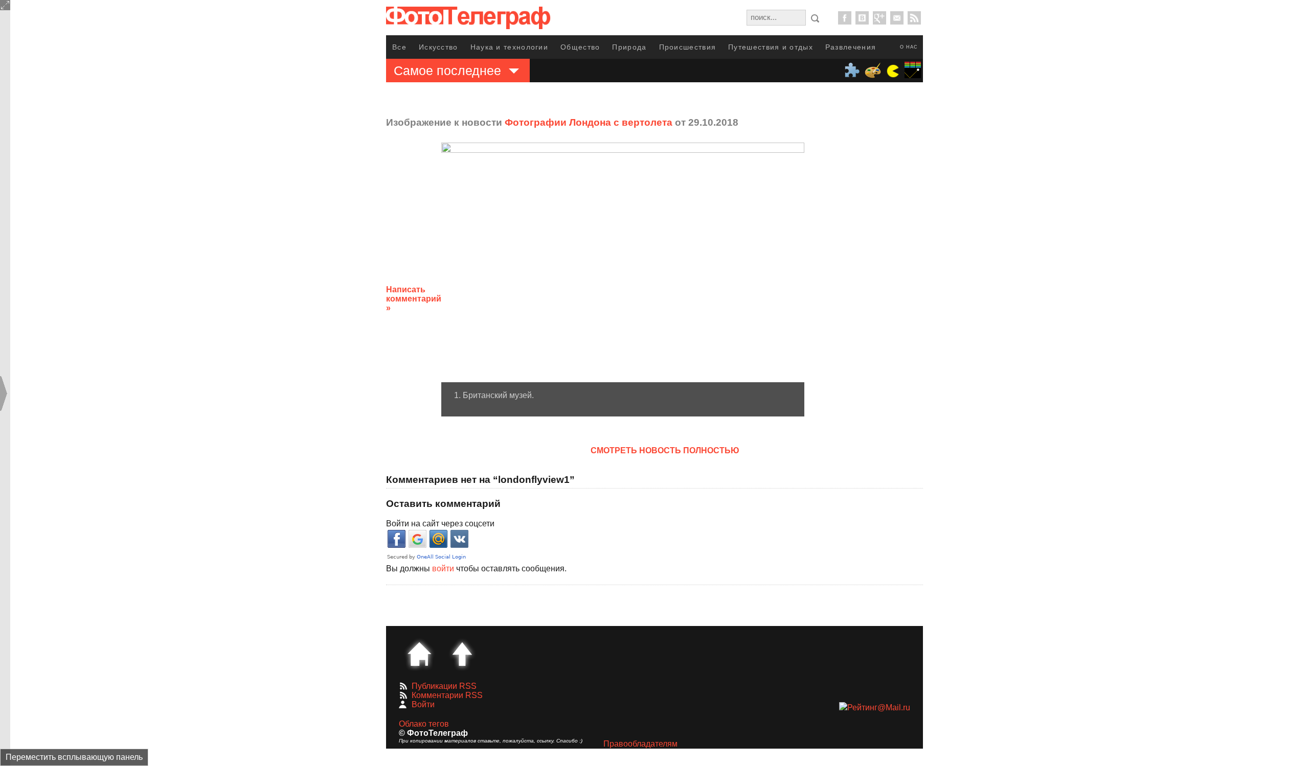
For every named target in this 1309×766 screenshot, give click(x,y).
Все (399, 47)
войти (443, 568)
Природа (629, 47)
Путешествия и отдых (770, 47)
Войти (423, 704)
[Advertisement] (886, 290)
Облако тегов (424, 723)
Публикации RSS (444, 686)
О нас (909, 47)
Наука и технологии (509, 47)
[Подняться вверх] (462, 654)
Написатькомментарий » (413, 298)
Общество (580, 47)
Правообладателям (640, 743)
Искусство (438, 47)
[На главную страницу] (419, 654)
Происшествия (687, 47)
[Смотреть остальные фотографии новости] (622, 262)
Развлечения (850, 47)
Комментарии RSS (447, 695)
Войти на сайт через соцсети (440, 523)
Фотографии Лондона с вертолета (588, 122)
